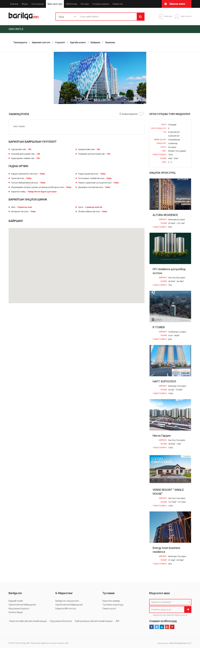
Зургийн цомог (78, 42)
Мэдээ (25, 4)
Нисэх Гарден (162, 435)
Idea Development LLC (180, 643)
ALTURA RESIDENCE (165, 215)
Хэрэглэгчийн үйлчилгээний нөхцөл (28, 621)
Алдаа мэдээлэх (129, 114)
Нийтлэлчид (71, 4)
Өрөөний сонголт (41, 42)
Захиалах (110, 42)
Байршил (95, 42)
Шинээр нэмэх (177, 3)
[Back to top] (191, 629)
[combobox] (170, 602)
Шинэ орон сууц (55, 4)
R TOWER (159, 327)
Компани (14, 4)
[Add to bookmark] (142, 114)
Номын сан (118, 4)
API (117, 621)
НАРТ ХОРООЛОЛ (164, 381)
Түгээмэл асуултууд (112, 604)
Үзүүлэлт (60, 42)
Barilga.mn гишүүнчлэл (67, 601)
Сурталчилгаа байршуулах (22, 604)
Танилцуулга (20, 42)
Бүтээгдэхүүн (38, 4)
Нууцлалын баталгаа (61, 621)
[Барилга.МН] (24, 16)
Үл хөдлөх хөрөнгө (100, 4)
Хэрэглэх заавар (111, 601)
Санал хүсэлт (109, 608)
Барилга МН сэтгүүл (65, 608)
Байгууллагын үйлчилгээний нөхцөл (93, 621)
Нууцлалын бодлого (19, 608)
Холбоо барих (16, 612)
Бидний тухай (16, 601)
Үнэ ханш (84, 4)
